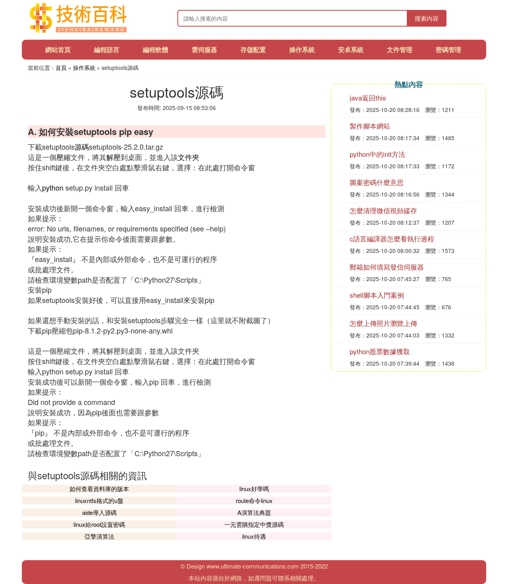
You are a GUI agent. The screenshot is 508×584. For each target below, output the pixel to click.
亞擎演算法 (99, 536)
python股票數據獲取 (380, 351)
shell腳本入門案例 (377, 295)
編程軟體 (155, 49)
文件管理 (399, 49)
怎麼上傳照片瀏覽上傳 (383, 323)
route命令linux (254, 500)
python (53, 187)
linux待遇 (254, 536)
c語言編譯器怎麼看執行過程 (392, 238)
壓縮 (63, 157)
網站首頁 (58, 49)
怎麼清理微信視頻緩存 (383, 210)
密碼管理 (448, 49)
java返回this (368, 97)
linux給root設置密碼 (99, 524)
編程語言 (106, 49)
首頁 (61, 67)
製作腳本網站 (370, 126)
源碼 (82, 146)
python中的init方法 (377, 154)
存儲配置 (253, 49)
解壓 (113, 157)
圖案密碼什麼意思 (377, 182)
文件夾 (188, 157)
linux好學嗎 (254, 488)
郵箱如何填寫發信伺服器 (387, 267)
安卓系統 (351, 49)
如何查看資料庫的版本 (99, 488)
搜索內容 (427, 18)
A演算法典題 (254, 512)
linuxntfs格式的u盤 (99, 500)
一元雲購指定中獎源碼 (254, 524)
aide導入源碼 (99, 512)
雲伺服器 (204, 49)
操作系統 (302, 49)
